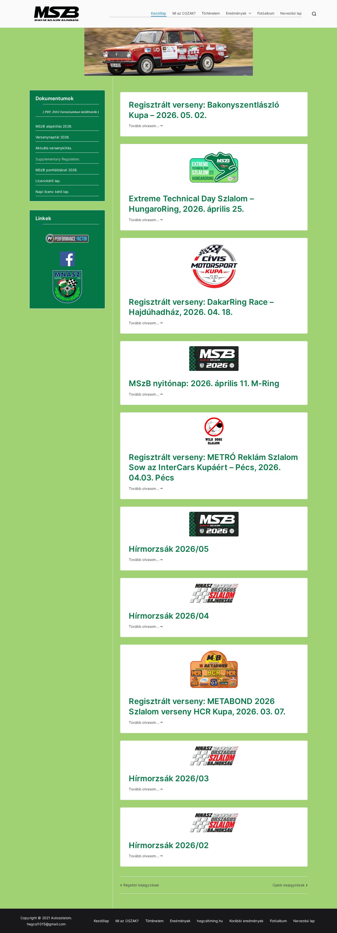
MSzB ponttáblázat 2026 (56, 170)
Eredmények (236, 13)
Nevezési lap (291, 13)
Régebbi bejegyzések (141, 885)
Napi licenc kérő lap (52, 192)
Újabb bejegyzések (288, 885)
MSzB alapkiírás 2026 (53, 126)
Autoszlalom (61, 918)
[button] (248, 13)
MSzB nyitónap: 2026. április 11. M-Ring (204, 383)
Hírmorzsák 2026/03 (169, 778)
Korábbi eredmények (246, 921)
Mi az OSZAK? (184, 13)
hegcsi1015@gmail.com (46, 924)
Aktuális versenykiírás (53, 148)
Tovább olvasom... (144, 126)
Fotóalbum (265, 13)
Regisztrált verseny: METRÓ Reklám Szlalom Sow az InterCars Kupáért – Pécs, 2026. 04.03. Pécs (213, 467)
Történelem (211, 13)
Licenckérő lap (48, 181)
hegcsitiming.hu (210, 921)
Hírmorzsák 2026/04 (169, 616)
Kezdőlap (158, 13)
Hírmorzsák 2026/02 (169, 845)
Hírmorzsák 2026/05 (169, 549)
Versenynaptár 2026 (52, 137)
